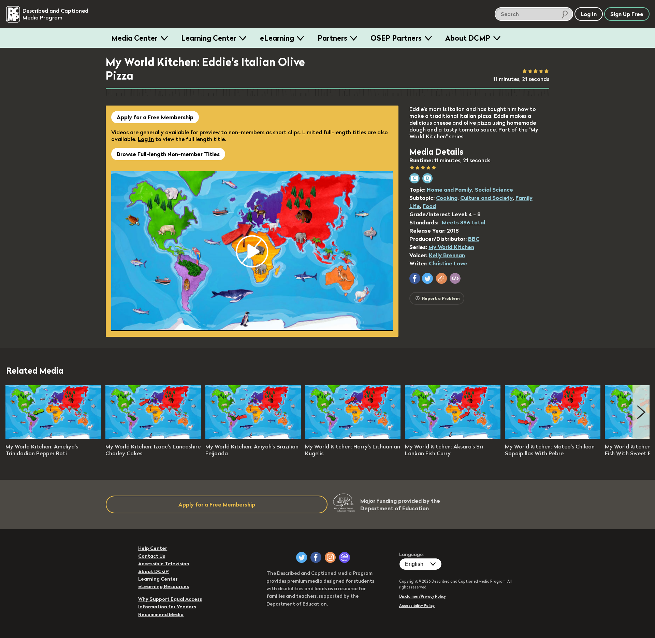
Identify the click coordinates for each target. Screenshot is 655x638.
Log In (146, 139)
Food (429, 206)
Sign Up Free (626, 14)
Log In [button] (589, 14)
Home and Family (449, 189)
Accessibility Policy (417, 605)
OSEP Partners (396, 37)
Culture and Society (486, 197)
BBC (473, 238)
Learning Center (208, 37)
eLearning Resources (163, 586)
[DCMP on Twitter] (301, 557)
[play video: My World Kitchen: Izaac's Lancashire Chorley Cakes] (153, 436)
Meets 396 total (463, 222)
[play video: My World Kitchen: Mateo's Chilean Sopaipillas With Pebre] (552, 436)
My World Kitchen (451, 247)
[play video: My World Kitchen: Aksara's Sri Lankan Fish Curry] (452, 436)
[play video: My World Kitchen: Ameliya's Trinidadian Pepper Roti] (53, 436)
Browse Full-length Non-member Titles (168, 154)
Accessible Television (163, 563)
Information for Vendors (167, 607)
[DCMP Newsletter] (344, 557)
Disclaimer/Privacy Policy (422, 596)
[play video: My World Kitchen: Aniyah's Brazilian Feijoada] (253, 436)
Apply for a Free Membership (155, 117)
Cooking (446, 197)
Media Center (134, 37)
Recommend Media (161, 614)
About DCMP (467, 37)
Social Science (494, 189)
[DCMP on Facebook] (315, 557)
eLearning (277, 37)
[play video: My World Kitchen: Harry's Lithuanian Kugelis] (353, 436)
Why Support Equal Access (170, 599)
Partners (332, 37)
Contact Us (151, 556)
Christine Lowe (448, 263)
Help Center (152, 548)
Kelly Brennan (447, 255)
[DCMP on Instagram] (330, 557)
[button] (414, 278)
